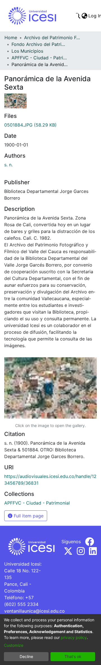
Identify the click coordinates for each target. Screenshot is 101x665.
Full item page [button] (27, 516)
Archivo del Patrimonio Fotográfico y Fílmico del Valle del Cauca (52, 37)
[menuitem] (84, 15)
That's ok (73, 656)
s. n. (8, 164)
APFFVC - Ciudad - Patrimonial (40, 57)
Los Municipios (27, 51)
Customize (13, 645)
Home (10, 37)
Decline (26, 656)
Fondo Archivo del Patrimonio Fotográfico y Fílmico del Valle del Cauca (40, 44)
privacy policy (74, 637)
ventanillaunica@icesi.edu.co (34, 611)
